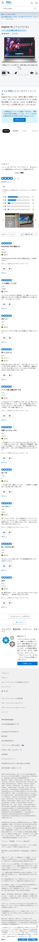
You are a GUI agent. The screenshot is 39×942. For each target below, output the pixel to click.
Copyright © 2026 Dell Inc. (10, 732)
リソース (5, 712)
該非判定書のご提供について (11, 768)
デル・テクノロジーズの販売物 (12, 698)
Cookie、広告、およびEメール (12, 750)
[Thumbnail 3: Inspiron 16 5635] (15, 73)
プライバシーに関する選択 (11, 745)
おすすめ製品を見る (6, 16)
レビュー (25, 131)
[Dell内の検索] (35, 8)
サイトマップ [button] (6, 687)
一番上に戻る (19, 622)
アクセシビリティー (8, 759)
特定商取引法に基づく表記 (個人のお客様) (16, 763)
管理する (3, 939)
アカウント (5, 673)
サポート (5, 678)
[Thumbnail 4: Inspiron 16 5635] (20, 73)
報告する (4, 273)
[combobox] (19, 8)
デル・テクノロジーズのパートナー (14, 707)
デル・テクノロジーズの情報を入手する (15, 682)
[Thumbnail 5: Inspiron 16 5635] (26, 73)
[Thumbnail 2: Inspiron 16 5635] (9, 73)
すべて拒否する (22, 939)
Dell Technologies (7, 720)
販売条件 (5, 736)
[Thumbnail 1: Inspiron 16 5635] (3, 73)
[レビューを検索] (21, 234)
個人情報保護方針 (8, 741)
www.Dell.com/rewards (10, 837)
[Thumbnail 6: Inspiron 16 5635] (32, 73)
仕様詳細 (6, 131)
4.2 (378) (15, 34)
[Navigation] (2, 2)
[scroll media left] (3, 220)
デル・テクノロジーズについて (12, 703)
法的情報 (5, 754)
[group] (19, 50)
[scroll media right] (35, 220)
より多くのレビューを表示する (20, 616)
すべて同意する (33, 939)
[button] (32, 2)
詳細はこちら (27, 663)
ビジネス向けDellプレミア (10, 724)
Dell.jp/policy (25, 850)
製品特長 (15, 131)
